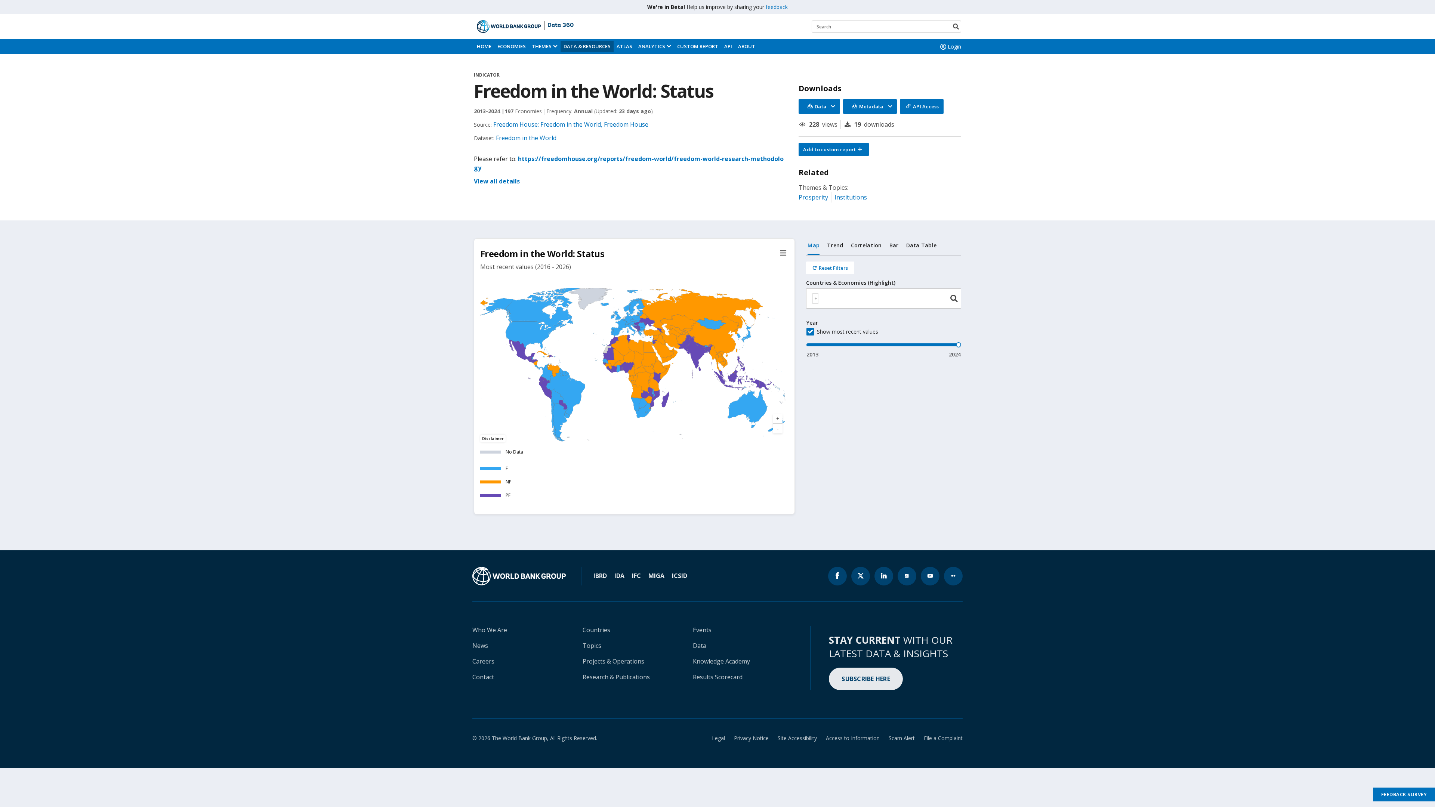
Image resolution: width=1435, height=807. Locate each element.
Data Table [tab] (921, 245)
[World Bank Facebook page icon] (837, 576)
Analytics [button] (651, 46)
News (480, 645)
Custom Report (697, 46)
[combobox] (883, 298)
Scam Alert (902, 738)
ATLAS (624, 46)
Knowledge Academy (721, 661)
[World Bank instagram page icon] (907, 576)
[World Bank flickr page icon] (953, 576)
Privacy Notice (751, 738)
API (728, 46)
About (746, 46)
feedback (777, 6)
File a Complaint (943, 738)
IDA (619, 576)
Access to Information (853, 738)
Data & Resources (587, 46)
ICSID (679, 576)
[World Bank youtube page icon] (930, 576)
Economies (511, 46)
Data (699, 645)
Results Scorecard (718, 677)
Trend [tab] (835, 245)
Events (702, 630)
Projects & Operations (613, 661)
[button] (834, 149)
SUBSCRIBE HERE (866, 679)
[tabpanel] (883, 307)
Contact (483, 677)
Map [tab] (814, 245)
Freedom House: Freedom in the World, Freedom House (570, 124)
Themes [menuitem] (542, 46)
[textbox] (815, 298)
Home (484, 46)
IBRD (600, 576)
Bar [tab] (894, 245)
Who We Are (489, 630)
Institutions (850, 197)
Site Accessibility (797, 738)
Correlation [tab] (866, 245)
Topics (592, 645)
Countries (596, 630)
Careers (483, 661)
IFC (636, 576)
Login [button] (954, 46)
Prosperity (813, 197)
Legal (718, 738)
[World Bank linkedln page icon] (884, 576)
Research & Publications (616, 677)
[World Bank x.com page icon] (860, 576)
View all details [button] (497, 181)
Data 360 (560, 25)
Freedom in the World (526, 138)
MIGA (656, 576)
